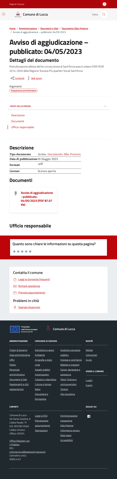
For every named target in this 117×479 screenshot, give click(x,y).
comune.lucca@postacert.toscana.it (27, 452)
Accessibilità (66, 440)
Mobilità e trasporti (69, 365)
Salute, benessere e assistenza (70, 372)
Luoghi (89, 380)
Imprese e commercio (71, 360)
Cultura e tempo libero (43, 386)
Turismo (64, 389)
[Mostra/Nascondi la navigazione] (3, 14)
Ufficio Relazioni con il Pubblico (19, 442)
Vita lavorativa (67, 394)
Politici (12, 365)
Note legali (65, 435)
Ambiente (40, 355)
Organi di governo (18, 350)
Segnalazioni (41, 430)
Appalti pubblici (42, 369)
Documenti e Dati (18, 379)
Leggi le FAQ (41, 416)
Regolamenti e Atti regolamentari (19, 386)
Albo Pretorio (66, 425)
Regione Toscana (16, 4)
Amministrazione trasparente (68, 418)
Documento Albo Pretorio (64, 154)
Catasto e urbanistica (45, 379)
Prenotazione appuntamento (42, 423)
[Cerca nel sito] (104, 14)
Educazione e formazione (41, 396)
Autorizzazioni (42, 374)
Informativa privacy (70, 430)
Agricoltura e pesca (44, 350)
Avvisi (89, 360)
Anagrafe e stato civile (43, 362)
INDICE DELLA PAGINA (20, 106)
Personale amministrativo (17, 372)
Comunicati (91, 355)
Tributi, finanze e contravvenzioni (68, 382)
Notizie (89, 350)
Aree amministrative (19, 355)
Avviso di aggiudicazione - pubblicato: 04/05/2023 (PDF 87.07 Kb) (37, 199)
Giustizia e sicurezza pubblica (70, 352)
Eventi (89, 385)
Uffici (11, 360)
